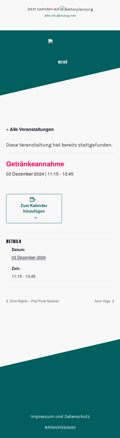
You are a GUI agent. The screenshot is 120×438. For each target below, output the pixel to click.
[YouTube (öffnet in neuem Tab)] (63, 23)
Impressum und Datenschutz (60, 416)
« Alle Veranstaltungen (30, 129)
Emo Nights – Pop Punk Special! (34, 300)
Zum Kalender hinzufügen (34, 208)
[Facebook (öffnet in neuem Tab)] (50, 23)
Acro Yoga (103, 300)
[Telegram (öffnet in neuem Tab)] (70, 23)
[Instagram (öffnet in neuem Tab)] (56, 23)
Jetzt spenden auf (43, 9)
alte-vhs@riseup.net (60, 16)
